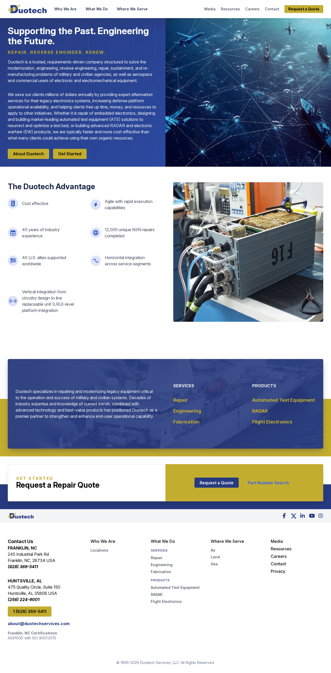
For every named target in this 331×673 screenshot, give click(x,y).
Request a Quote (217, 482)
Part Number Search (268, 482)
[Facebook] (284, 515)
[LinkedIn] (302, 515)
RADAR (260, 411)
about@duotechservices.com (39, 623)
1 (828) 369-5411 (29, 611)
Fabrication (186, 422)
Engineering (187, 411)
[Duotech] (27, 9)
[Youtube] (311, 515)
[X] (293, 515)
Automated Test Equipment (283, 400)
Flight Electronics (272, 422)
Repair (180, 400)
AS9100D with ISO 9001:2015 (32, 638)
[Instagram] (320, 515)
